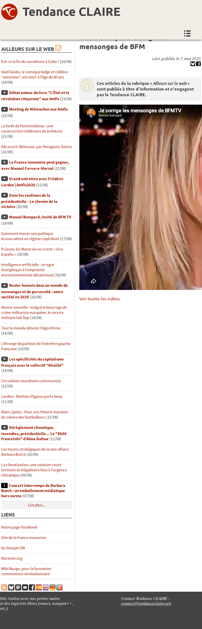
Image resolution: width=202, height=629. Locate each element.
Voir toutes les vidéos (99, 299)
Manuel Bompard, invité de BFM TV (40, 217)
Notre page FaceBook (19, 527)
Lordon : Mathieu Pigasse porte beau (31, 396)
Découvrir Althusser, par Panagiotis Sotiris (36, 146)
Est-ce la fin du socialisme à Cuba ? (30, 61)
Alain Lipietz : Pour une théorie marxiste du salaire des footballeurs (34, 414)
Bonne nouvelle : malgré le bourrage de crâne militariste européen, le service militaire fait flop (34, 312)
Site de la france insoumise (23, 537)
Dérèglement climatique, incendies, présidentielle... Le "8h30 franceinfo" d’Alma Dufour (34, 433)
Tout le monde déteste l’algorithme (30, 328)
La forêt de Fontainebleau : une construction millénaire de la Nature (31, 128)
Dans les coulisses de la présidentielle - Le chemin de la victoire (29, 201)
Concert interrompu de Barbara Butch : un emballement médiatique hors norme (33, 490)
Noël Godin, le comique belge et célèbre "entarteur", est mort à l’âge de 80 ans (34, 74)
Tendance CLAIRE (71, 11)
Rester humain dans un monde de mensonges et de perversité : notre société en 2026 (34, 291)
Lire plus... (36, 505)
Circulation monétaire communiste (31, 380)
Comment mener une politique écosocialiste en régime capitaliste (30, 236)
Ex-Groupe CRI (13, 548)
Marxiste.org (11, 558)
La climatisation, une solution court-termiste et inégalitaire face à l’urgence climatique (34, 470)
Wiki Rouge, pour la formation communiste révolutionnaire (26, 571)
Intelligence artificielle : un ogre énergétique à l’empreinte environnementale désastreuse (27, 270)
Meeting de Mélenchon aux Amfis (38, 109)
